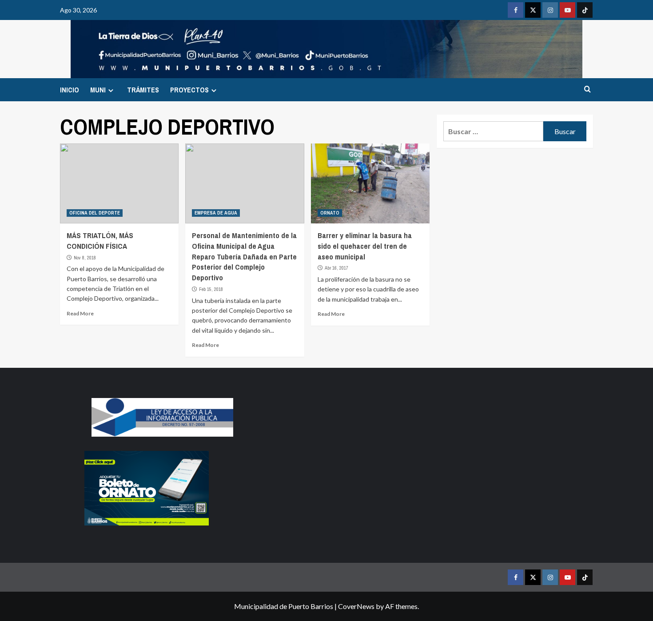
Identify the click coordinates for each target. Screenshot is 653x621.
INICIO (69, 90)
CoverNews (356, 606)
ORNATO (329, 213)
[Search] (587, 89)
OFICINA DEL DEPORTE (94, 213)
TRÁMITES (143, 90)
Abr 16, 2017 (336, 268)
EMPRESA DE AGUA (216, 213)
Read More (80, 313)
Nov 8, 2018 (85, 258)
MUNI (98, 90)
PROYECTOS (189, 90)
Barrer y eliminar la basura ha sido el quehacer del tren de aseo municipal (365, 246)
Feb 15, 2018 (211, 289)
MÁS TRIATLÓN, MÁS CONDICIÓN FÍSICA (100, 240)
